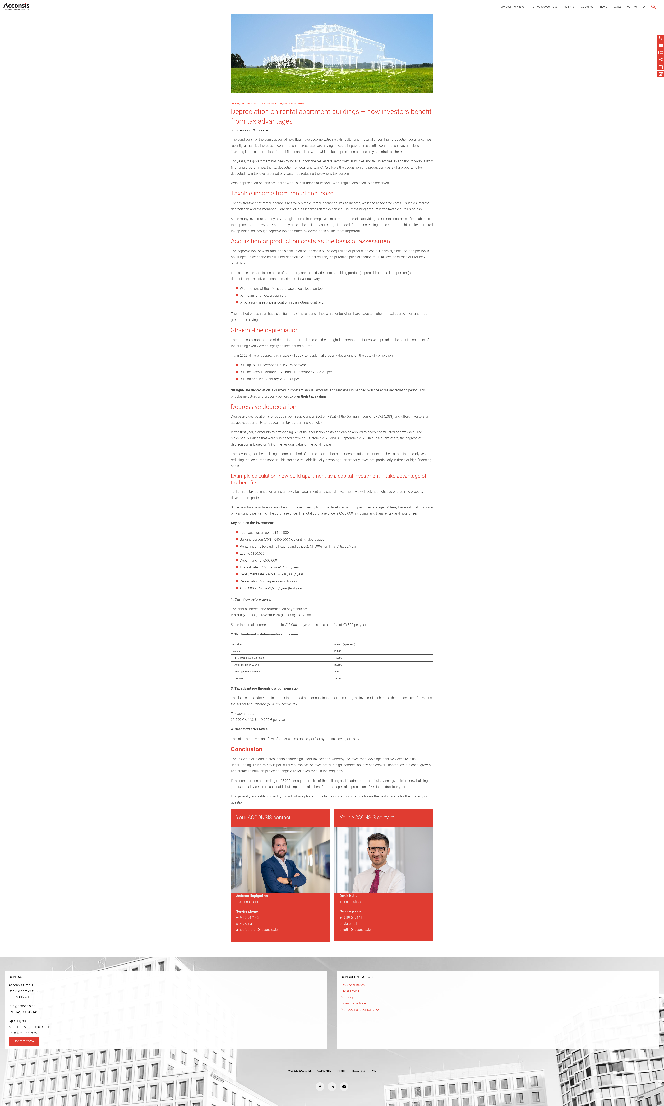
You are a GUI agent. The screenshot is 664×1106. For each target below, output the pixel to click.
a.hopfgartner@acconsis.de (257, 930)
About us (587, 7)
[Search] (653, 7)
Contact (633, 7)
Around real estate (272, 104)
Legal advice (350, 991)
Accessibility (324, 1071)
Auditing (347, 997)
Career (618, 7)
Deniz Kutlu (244, 130)
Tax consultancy (250, 104)
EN (644, 7)
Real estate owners (293, 104)
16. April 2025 (262, 130)
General (235, 104)
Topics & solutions (544, 7)
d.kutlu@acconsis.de (355, 930)
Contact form (23, 1041)
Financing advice (353, 1003)
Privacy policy (359, 1071)
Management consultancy (360, 1010)
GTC (374, 1071)
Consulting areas (513, 7)
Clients (569, 7)
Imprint (341, 1071)
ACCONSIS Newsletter (299, 1071)
